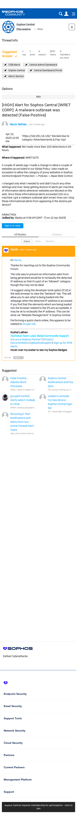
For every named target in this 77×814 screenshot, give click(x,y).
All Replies (20, 234)
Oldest (27, 241)
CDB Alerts (14, 64)
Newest (50, 241)
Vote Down (9, 358)
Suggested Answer (9, 54)
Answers (57, 234)
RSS (38, 96)
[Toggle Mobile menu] (72, 14)
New (72, 27)
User (66, 14)
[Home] (18, 13)
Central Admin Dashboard (43, 64)
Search (60, 14)
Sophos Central (16, 70)
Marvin (17, 260)
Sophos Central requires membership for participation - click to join (38, 807)
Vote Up (5, 358)
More (40, 29)
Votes (38, 241)
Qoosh (14, 249)
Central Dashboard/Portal (48, 70)
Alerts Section (16, 76)
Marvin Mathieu (18, 124)
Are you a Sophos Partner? (26, 339)
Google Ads (29, 324)
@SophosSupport (41, 342)
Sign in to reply (13, 225)
